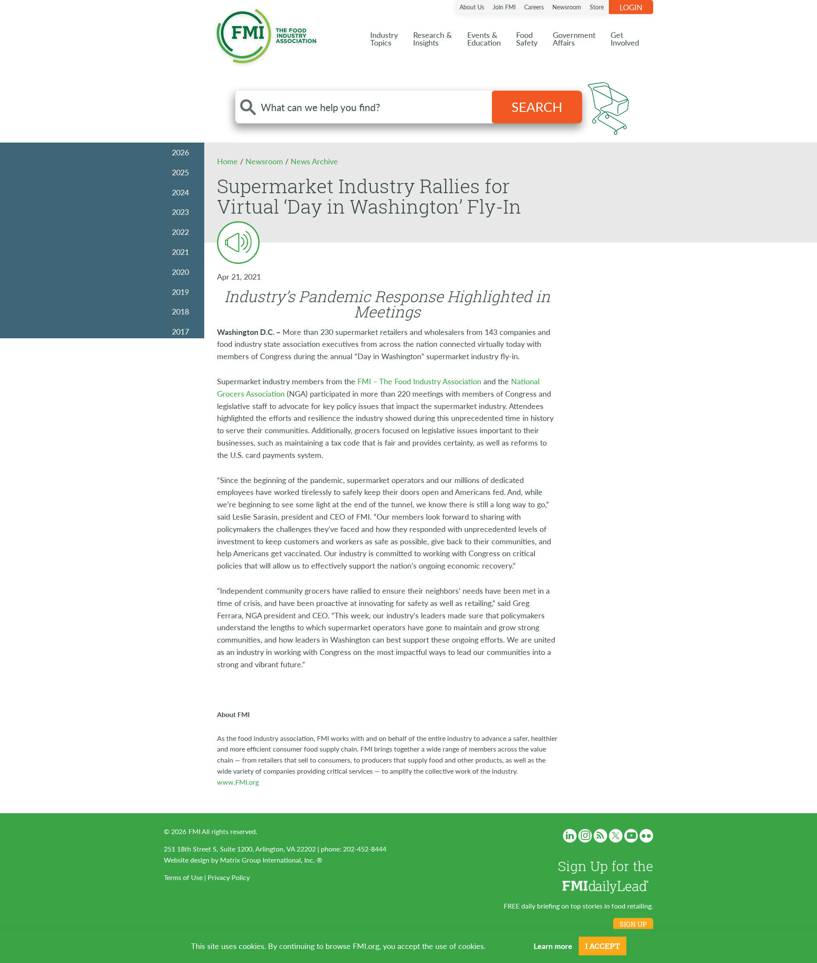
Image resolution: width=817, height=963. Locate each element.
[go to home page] (266, 34)
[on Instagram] (585, 836)
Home (228, 161)
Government (574, 38)
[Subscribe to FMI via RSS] (600, 836)
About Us (472, 7)
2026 (180, 152)
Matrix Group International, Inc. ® (271, 860)
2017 (180, 331)
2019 (180, 291)
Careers (534, 7)
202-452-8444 (364, 849)
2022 (180, 231)
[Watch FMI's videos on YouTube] (631, 836)
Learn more (553, 945)
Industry (384, 38)
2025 (180, 172)
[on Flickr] (646, 836)
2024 (180, 192)
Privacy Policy (229, 877)
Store (597, 7)
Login (631, 7)
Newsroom (566, 7)
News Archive (314, 161)
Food (526, 38)
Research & (432, 38)
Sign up (633, 924)
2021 (180, 251)
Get (625, 38)
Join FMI (504, 7)
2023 (180, 211)
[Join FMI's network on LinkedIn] (570, 836)
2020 (180, 271)
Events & (484, 38)
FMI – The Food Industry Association (419, 381)
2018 (180, 311)
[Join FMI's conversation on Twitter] (616, 836)
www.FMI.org (238, 782)
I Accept (602, 946)
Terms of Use (183, 877)
